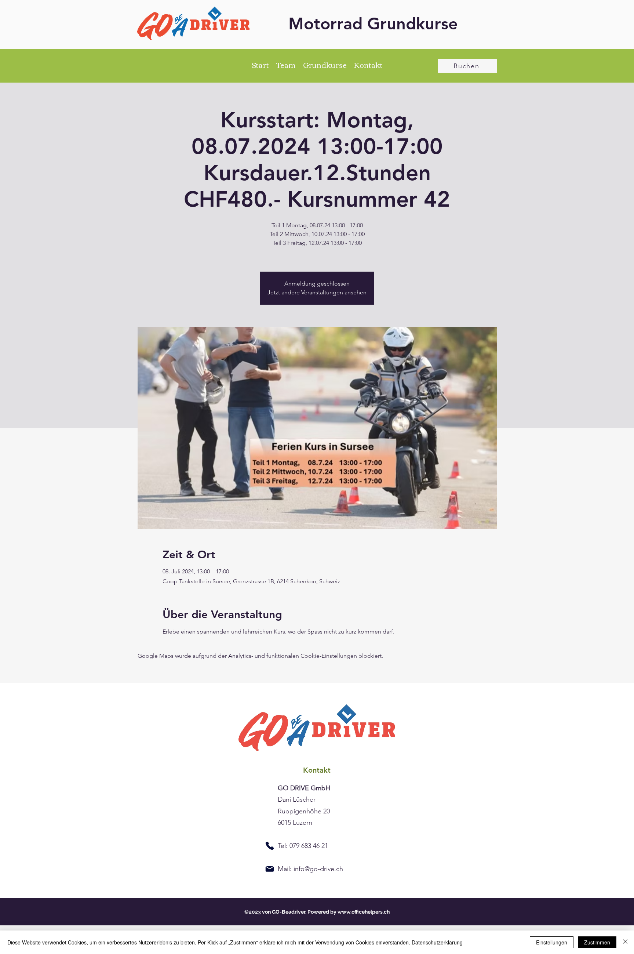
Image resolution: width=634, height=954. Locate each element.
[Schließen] (625, 942)
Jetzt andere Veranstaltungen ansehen (317, 292)
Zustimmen (597, 942)
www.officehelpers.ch (364, 912)
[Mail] (269, 869)
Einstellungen (551, 942)
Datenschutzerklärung (437, 942)
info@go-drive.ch (318, 869)
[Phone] (269, 845)
